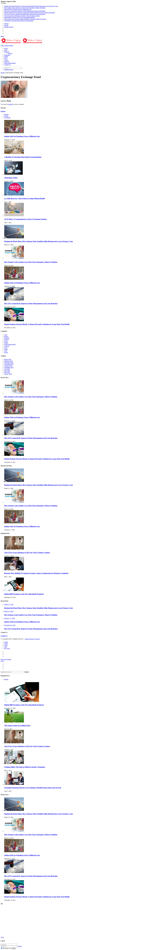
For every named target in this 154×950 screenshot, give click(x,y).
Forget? (20, 946)
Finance (10, 53)
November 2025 (8, 364)
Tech (5, 58)
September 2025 (8, 367)
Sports (6, 349)
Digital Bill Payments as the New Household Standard (19, 17)
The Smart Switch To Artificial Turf (17, 725)
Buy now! (7, 648)
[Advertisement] (16, 922)
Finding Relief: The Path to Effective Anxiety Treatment (24, 767)
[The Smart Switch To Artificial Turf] (14, 722)
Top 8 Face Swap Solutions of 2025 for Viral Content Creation (22, 16)
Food (5, 341)
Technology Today (11, 178)
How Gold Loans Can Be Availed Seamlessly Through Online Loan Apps (25, 19)
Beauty (6, 336)
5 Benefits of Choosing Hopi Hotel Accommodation (19, 20)
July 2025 (7, 369)
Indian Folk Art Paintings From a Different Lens (17, 9)
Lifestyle (6, 61)
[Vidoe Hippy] (22, 44)
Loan (5, 347)
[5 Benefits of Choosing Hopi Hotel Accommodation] (14, 153)
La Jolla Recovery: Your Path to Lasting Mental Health (24, 198)
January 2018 (8, 374)
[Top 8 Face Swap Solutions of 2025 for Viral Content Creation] (14, 549)
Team (5, 645)
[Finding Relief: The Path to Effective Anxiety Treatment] (14, 763)
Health (6, 56)
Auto (5, 50)
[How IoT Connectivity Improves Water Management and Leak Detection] (14, 300)
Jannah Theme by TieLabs (32, 639)
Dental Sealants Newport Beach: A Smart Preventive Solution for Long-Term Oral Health (29, 12)
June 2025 (7, 370)
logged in (10, 104)
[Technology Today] (13, 174)
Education (7, 55)
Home (6, 48)
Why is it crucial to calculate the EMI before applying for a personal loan (24, 14)
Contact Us (7, 64)
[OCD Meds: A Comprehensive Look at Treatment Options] (14, 215)
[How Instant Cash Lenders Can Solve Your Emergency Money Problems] (14, 258)
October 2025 (8, 366)
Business (6, 52)
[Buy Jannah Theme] (7, 45)
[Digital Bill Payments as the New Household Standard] (14, 590)
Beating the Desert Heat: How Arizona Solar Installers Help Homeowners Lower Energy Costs (31, 6)
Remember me (6, 948)
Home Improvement (10, 63)
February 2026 (8, 361)
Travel (6, 60)
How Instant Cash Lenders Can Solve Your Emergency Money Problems (24, 8)
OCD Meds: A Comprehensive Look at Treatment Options (25, 219)
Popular (6, 114)
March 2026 (7, 359)
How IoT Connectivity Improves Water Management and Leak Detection (24, 11)
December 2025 (8, 362)
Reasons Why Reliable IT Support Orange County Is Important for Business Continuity (36, 573)
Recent (6, 116)
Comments (7, 117)
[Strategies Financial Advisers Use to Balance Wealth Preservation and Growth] (14, 784)
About (6, 643)
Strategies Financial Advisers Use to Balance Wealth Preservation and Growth (32, 788)
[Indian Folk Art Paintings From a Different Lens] (14, 133)
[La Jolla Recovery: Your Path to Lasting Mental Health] (14, 195)
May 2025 (7, 372)
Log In (13, 948)
